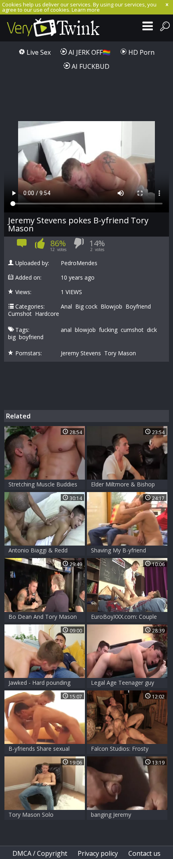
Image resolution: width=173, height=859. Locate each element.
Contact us (144, 853)
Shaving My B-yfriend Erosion (118, 551)
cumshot (132, 330)
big (12, 337)
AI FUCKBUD (89, 66)
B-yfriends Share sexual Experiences (39, 749)
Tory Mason (120, 353)
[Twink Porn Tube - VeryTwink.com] (53, 27)
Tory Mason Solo (31, 814)
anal (66, 330)
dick (152, 330)
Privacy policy (98, 853)
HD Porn (140, 52)
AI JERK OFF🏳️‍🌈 (89, 52)
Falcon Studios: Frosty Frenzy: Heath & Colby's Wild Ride (122, 749)
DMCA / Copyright (39, 853)
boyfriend (31, 337)
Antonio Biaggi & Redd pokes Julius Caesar (38, 551)
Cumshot (20, 314)
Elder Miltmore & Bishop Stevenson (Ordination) (123, 485)
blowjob (85, 330)
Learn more (86, 9)
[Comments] (22, 246)
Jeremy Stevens (81, 353)
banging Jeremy (111, 814)
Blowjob (111, 306)
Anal (66, 306)
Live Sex (38, 52)
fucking (108, 330)
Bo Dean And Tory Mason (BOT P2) (42, 617)
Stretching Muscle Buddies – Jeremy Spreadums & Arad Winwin (42, 485)
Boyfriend (138, 306)
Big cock (86, 306)
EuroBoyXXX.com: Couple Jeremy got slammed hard (125, 617)
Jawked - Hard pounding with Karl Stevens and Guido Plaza (39, 683)
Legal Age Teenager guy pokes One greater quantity (126, 683)
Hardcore (47, 314)
